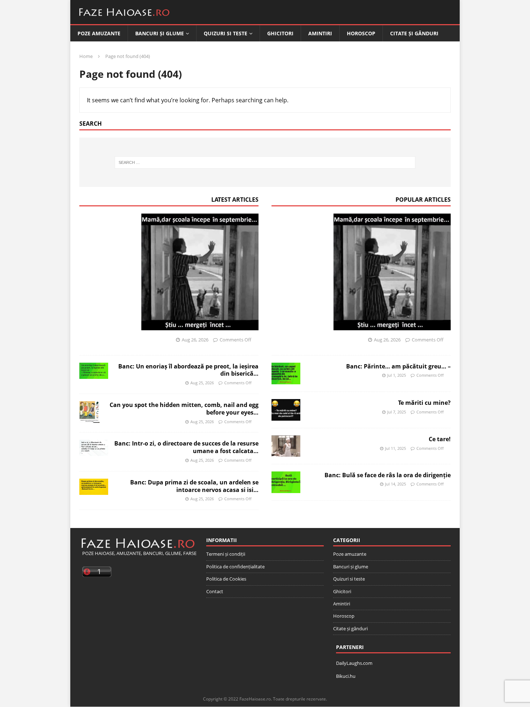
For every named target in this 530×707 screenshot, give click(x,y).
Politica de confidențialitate (235, 566)
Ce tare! (440, 439)
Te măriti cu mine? (424, 403)
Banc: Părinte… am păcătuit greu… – (398, 366)
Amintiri (320, 33)
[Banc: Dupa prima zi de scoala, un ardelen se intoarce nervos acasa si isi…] (93, 487)
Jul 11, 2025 (395, 448)
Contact (214, 591)
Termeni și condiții (225, 554)
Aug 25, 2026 (202, 382)
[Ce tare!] (285, 446)
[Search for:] (265, 162)
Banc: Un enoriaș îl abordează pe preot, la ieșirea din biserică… (188, 370)
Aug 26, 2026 (195, 339)
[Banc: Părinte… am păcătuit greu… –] (285, 373)
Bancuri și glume (159, 33)
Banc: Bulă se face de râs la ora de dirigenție (387, 475)
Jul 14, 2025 (395, 484)
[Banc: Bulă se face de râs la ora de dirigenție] (285, 482)
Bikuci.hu (345, 676)
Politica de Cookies (226, 579)
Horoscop (361, 33)
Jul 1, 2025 (396, 375)
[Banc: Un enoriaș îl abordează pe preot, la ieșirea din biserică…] (93, 371)
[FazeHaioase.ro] (124, 19)
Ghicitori (280, 33)
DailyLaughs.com (354, 663)
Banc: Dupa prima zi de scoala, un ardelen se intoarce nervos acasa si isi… (194, 486)
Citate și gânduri (414, 33)
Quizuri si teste (225, 33)
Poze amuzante (99, 33)
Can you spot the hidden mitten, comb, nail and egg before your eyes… (184, 408)
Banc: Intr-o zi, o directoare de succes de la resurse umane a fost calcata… (186, 447)
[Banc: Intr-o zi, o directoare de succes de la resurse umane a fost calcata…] (93, 448)
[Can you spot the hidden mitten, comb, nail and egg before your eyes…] (89, 412)
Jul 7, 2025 (396, 412)
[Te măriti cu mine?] (285, 410)
